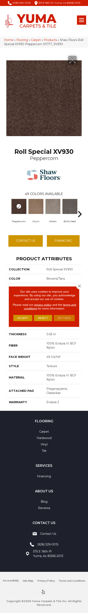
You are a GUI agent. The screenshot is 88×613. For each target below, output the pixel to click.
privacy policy (43, 304)
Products (50, 40)
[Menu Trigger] (81, 20)
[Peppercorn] (18, 206)
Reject (43, 317)
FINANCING (63, 241)
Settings (64, 317)
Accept (22, 317)
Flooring (22, 40)
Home (8, 40)
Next (80, 208)
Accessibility (11, 580)
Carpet (36, 40)
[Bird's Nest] (69, 206)
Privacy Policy (46, 580)
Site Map (28, 580)
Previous (8, 208)
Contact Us (25, 241)
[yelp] (43, 592)
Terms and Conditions (72, 580)
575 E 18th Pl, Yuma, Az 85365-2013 (59, 2)
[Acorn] (35, 206)
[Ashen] (52, 206)
